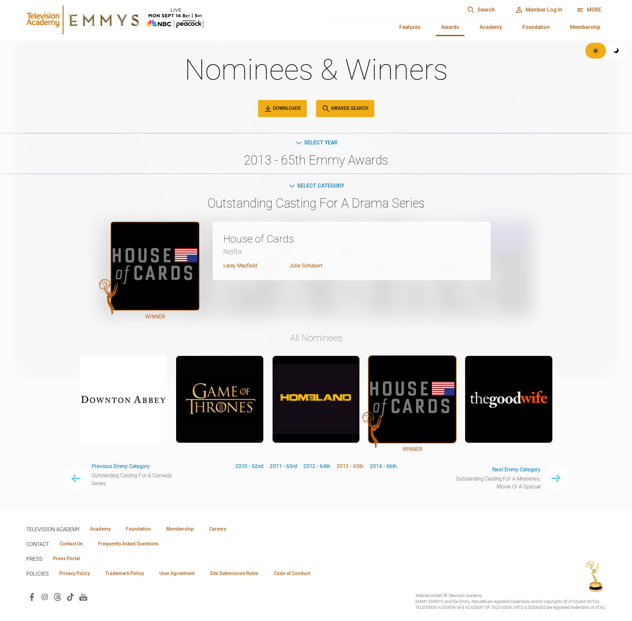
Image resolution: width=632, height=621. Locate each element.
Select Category (320, 186)
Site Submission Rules (234, 573)
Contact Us (71, 543)
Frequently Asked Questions (128, 543)
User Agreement (177, 573)
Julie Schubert (305, 265)
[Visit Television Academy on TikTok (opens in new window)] (70, 596)
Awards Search (349, 108)
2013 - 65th (350, 466)
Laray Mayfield (240, 265)
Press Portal (66, 558)
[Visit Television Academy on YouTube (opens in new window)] (83, 596)
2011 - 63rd (283, 466)
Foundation (536, 27)
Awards (450, 27)
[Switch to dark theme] (616, 51)
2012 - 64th (316, 466)
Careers (217, 529)
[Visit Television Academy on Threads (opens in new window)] (57, 596)
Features (410, 27)
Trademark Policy (124, 573)
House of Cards (258, 239)
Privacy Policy (74, 573)
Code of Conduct (292, 573)
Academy (491, 27)
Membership (585, 27)
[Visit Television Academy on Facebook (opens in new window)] (32, 596)
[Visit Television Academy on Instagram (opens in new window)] (44, 596)
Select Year (320, 142)
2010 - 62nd (249, 466)
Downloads (286, 108)
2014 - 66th (383, 466)
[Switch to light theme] (595, 51)
